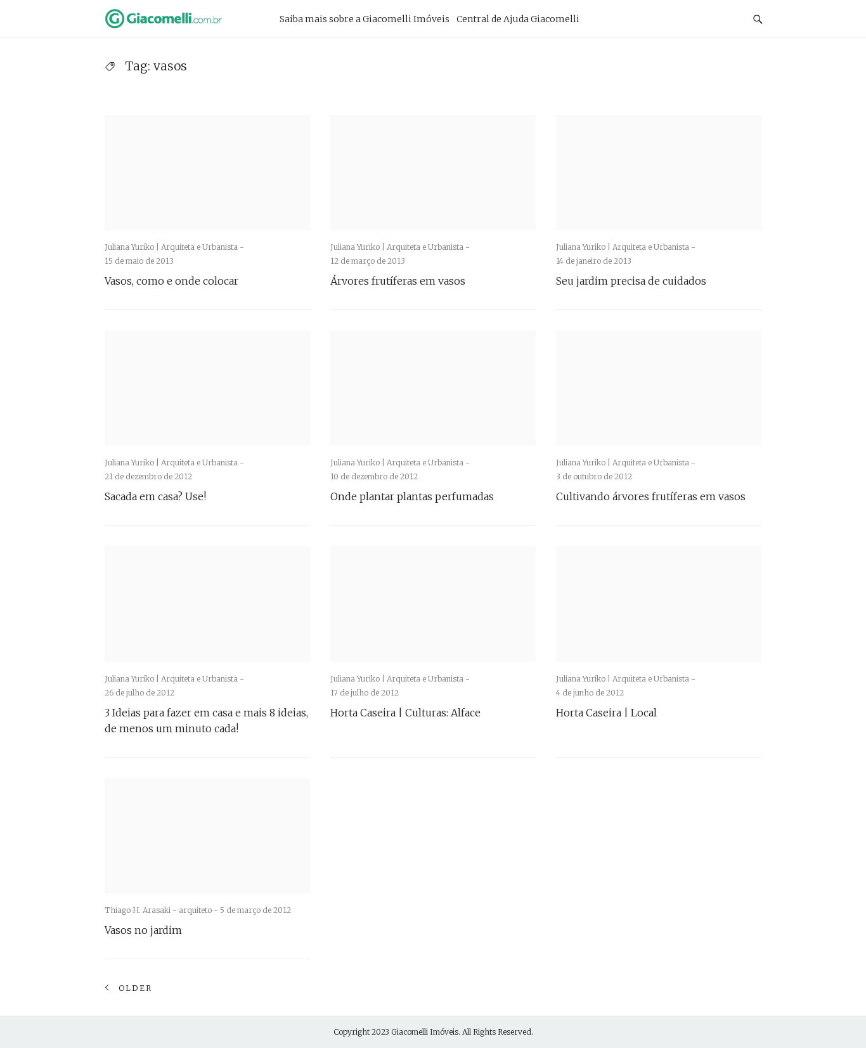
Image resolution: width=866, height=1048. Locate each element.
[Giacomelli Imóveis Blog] (179, 18)
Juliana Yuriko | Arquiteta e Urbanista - (174, 247)
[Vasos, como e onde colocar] (207, 172)
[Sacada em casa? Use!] (207, 388)
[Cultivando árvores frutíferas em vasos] (658, 388)
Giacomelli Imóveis (424, 1032)
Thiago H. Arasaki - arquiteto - (162, 910)
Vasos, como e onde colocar (171, 281)
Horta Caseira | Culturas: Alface (405, 712)
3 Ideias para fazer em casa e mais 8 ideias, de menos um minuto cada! (206, 720)
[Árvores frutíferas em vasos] (433, 172)
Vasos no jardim (143, 930)
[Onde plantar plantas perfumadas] (433, 388)
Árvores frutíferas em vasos (397, 281)
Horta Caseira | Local (606, 712)
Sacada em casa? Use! (155, 496)
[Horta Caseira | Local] (658, 603)
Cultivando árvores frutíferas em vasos (651, 496)
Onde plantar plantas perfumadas (412, 496)
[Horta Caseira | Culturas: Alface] (433, 603)
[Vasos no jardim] (207, 835)
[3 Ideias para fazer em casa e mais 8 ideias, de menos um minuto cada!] (207, 603)
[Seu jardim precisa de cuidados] (658, 172)
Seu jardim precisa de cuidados (631, 281)
